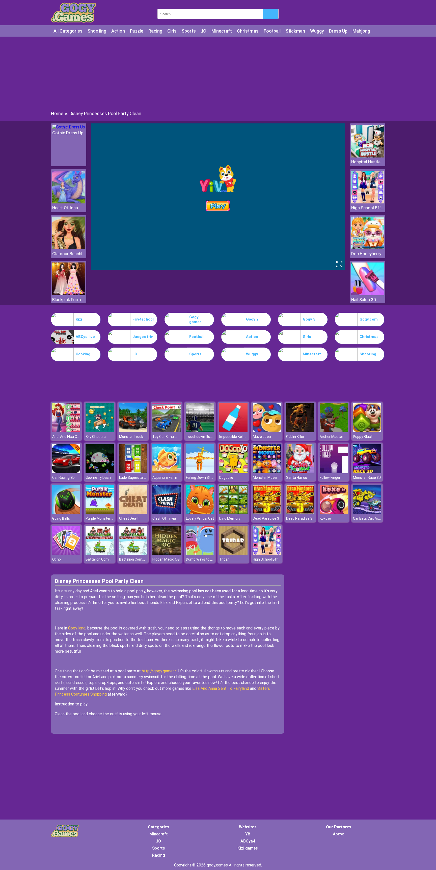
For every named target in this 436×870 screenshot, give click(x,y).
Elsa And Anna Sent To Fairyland (220, 688)
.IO (203, 31)
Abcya (338, 834)
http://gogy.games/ (159, 671)
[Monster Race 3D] (367, 471)
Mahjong (361, 31)
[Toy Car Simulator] (166, 431)
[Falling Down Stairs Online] (200, 471)
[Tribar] (233, 553)
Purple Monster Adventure (107, 518)
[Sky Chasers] (100, 431)
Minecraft (221, 31)
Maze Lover (262, 437)
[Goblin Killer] (300, 431)
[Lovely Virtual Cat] (200, 512)
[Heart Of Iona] (68, 202)
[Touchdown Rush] (200, 431)
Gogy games (195, 319)
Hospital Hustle (365, 161)
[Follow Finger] (334, 471)
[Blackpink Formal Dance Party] (68, 294)
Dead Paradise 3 (266, 518)
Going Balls (61, 518)
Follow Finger (330, 478)
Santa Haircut (297, 478)
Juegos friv (142, 336)
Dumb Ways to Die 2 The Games (212, 559)
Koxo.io (325, 518)
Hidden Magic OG (166, 559)
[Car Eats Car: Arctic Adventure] (367, 512)
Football (272, 31)
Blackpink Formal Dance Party (68, 299)
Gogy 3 (309, 319)
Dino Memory (229, 518)
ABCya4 (247, 841)
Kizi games (247, 848)
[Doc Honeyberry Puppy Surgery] (367, 248)
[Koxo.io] (334, 512)
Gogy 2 (252, 319)
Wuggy (317, 31)
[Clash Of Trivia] (166, 512)
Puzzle (136, 31)
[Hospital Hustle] (367, 156)
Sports (189, 31)
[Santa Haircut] (300, 471)
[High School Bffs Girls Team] (367, 202)
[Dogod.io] (233, 471)
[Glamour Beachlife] (68, 248)
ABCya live (85, 336)
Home (57, 113)
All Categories (68, 31)
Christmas (248, 31)
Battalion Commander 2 (105, 559)
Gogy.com (369, 319)
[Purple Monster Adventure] (100, 512)
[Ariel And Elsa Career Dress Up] (66, 431)
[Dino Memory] (233, 512)
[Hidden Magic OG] (166, 553)
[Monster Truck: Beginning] (133, 431)
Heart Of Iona (65, 207)
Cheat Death (129, 518)
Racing (155, 31)
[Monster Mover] (267, 471)
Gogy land (77, 628)
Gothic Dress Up (67, 132)
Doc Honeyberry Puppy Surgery (367, 253)
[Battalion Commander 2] (100, 553)
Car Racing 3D (63, 478)
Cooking (83, 354)
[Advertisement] (218, 73)
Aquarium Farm (164, 478)
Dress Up (338, 31)
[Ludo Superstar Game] (133, 471)
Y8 (247, 834)
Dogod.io (226, 478)
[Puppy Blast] (367, 431)
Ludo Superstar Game (136, 478)
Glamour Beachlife (68, 253)
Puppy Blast (362, 437)
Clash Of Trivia (164, 518)
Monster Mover (265, 478)
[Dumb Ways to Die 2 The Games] (200, 553)
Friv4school (143, 319)
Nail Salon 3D (363, 299)
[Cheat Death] (133, 512)
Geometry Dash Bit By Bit (106, 478)
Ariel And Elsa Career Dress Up (76, 437)
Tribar (224, 559)
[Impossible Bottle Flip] (233, 431)
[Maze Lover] (267, 431)
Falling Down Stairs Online (206, 478)
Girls (172, 31)
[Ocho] (66, 553)
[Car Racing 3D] (66, 471)
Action (118, 31)
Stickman (295, 31)
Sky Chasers (96, 437)
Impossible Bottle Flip (236, 437)
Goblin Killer (295, 437)
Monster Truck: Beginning (139, 437)
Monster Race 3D (367, 478)
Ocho (56, 559)
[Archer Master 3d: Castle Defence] (334, 431)
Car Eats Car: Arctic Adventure (377, 518)
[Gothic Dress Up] (68, 127)
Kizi (79, 319)
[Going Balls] (66, 512)
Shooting (97, 31)
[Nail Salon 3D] (367, 294)
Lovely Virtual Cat (200, 518)
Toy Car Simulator (166, 437)
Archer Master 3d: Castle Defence (347, 437)
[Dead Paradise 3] (267, 512)
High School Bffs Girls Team (367, 207)
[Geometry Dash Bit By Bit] (100, 471)
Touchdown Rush (200, 437)
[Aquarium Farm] (166, 471)
